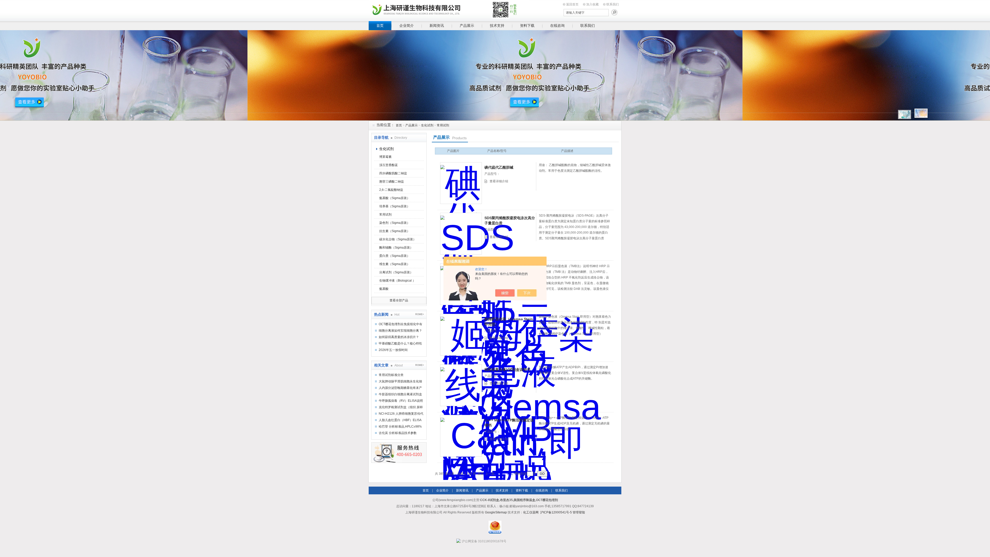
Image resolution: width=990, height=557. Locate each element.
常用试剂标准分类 (391, 375)
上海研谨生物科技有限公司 (449, 9)
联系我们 (612, 4)
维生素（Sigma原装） (394, 264)
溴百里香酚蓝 (388, 165)
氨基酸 (384, 289)
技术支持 (497, 25)
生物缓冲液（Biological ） (397, 280)
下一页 (500, 474)
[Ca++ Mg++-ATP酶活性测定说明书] (461, 436)
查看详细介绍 (499, 181)
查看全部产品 (399, 300)
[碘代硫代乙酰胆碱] (461, 183)
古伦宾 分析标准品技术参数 (398, 433)
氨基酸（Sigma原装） (394, 198)
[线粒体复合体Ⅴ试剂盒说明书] (461, 385)
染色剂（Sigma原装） (394, 223)
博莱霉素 (385, 157)
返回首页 (572, 4)
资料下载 (527, 25)
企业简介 (406, 25)
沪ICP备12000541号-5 (556, 512)
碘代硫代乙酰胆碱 (498, 167)
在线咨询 (557, 25)
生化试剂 (427, 125)
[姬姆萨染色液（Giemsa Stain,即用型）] (461, 335)
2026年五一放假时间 (393, 350)
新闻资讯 (437, 25)
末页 (510, 474)
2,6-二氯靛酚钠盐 (391, 190)
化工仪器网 (531, 512)
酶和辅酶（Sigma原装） (396, 247)
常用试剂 (443, 125)
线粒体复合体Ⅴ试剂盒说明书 (507, 369)
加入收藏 (592, 4)
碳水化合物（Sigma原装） (397, 239)
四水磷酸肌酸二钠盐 (393, 173)
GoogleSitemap (496, 512)
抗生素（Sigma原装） (394, 231)
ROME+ (419, 314)
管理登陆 (579, 512)
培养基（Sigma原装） (394, 206)
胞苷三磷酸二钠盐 (391, 181)
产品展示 (467, 25)
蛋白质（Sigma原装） (394, 256)
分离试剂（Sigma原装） (396, 272)
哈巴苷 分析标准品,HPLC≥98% (400, 426)
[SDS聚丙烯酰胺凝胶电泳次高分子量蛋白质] (461, 234)
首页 (380, 25)
